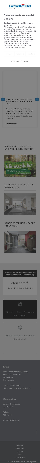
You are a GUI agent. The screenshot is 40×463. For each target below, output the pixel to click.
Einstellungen (20, 54)
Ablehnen (8, 54)
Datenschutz (14, 61)
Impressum (25, 61)
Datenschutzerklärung (11, 45)
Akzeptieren (31, 54)
